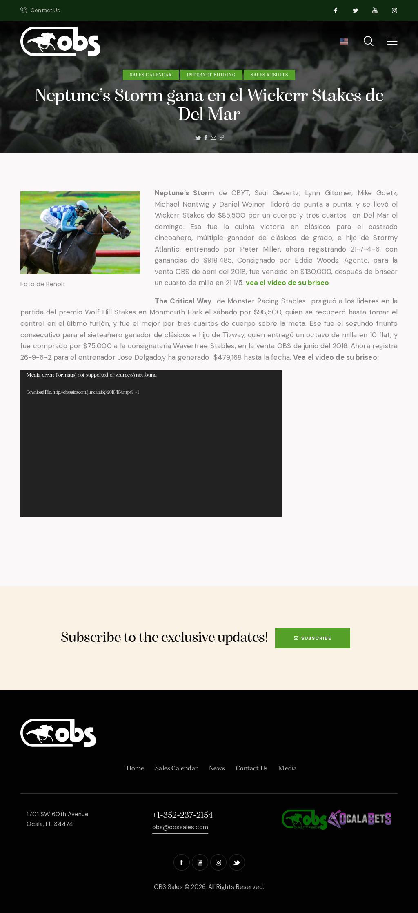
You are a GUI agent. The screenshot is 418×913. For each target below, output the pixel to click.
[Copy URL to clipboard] (222, 138)
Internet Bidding (211, 75)
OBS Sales (168, 887)
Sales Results (269, 75)
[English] (343, 44)
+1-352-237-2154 (182, 815)
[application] (151, 443)
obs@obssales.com (180, 827)
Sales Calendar (151, 75)
